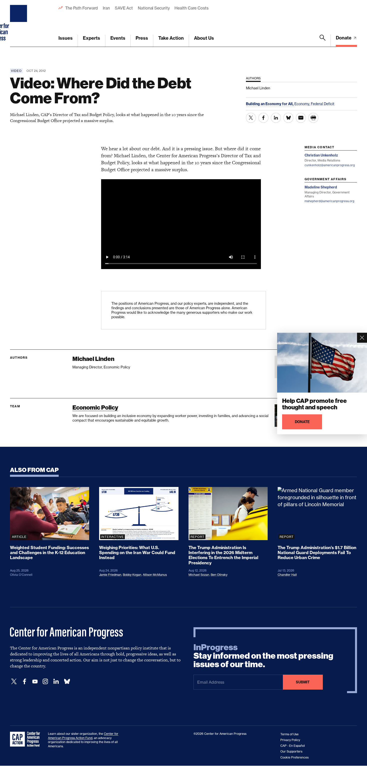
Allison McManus (155, 575)
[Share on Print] (313, 118)
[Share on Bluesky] (288, 118)
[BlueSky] (66, 681)
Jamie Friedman (110, 575)
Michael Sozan (198, 575)
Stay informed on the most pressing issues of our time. (263, 656)
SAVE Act (124, 7)
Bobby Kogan (132, 575)
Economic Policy (95, 407)
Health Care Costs (191, 7)
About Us (204, 38)
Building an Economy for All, (270, 104)
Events (117, 38)
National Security (154, 7)
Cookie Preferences (294, 757)
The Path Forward (81, 7)
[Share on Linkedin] (276, 118)
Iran (106, 7)
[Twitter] (14, 681)
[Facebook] (24, 681)
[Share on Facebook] (263, 118)
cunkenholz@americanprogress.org (330, 165)
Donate (344, 38)
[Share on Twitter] (251, 118)
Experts (91, 38)
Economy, (302, 104)
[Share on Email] (301, 118)
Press (142, 38)
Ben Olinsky (219, 575)
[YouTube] (35, 681)
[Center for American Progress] (19, 23)
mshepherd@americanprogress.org (329, 201)
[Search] (323, 40)
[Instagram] (45, 681)
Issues (65, 38)
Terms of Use (289, 734)
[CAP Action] (26, 739)
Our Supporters (291, 751)
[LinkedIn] (56, 681)
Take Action (171, 38)
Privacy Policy (290, 740)
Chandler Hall (287, 575)
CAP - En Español (292, 746)
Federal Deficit (322, 104)
